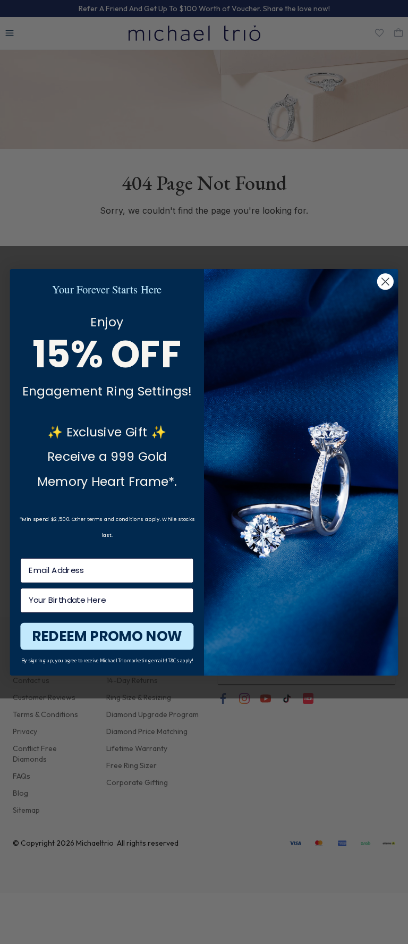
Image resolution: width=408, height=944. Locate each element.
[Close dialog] (385, 281)
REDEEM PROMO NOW (107, 636)
